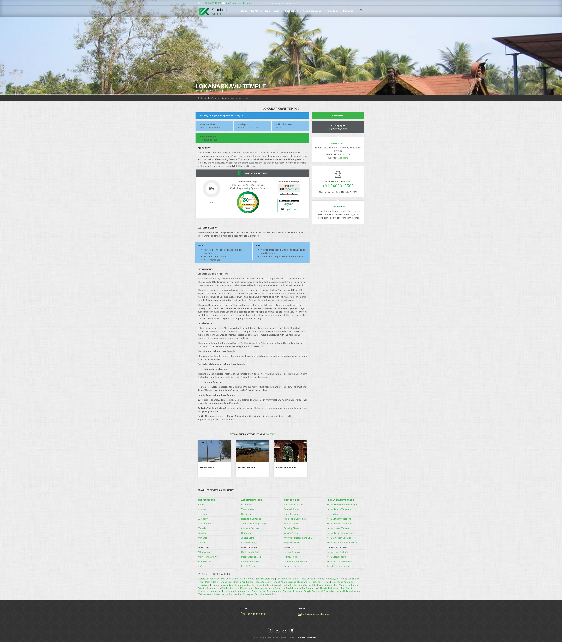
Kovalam (202, 533)
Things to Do (331, 10)
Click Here (342, 157)
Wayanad (202, 537)
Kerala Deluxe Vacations (339, 523)
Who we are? (204, 552)
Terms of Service (292, 566)
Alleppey (203, 518)
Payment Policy (292, 552)
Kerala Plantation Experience (342, 542)
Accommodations (312, 10)
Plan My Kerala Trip (265, 578)
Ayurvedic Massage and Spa (298, 537)
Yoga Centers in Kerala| (281, 588)
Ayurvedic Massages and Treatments (248, 588)
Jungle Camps (248, 537)
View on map (338, 116)
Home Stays (247, 533)
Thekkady (203, 514)
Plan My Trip (256, 10)
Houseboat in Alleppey (210, 591)
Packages (348, 10)
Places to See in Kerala (267, 581)
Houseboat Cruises (293, 504)
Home (244, 10)
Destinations (291, 10)
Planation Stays (249, 542)
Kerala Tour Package (337, 552)
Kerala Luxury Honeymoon (340, 533)
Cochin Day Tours (335, 514)
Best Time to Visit (250, 552)
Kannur (202, 542)
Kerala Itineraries (250, 561)
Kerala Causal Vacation (338, 528)
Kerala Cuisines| (289, 581)
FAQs (201, 566)
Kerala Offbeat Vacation (339, 537)
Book (267, 10)
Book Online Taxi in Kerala (239, 578)
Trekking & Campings (295, 518)
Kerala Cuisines (249, 566)
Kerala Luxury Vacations (339, 518)
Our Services (204, 561)
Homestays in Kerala (335, 578)
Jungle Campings (313, 591)
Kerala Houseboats (336, 556)
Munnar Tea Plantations (305, 588)
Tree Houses (247, 509)
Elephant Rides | (290, 585)
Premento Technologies (307, 637)
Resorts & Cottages (251, 518)
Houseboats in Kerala (287, 578)
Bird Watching (291, 523)
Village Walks (291, 533)
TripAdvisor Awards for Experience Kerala (232, 585)
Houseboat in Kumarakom (236, 591)
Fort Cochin (347, 588)
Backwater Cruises (322, 585)
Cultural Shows (291, 509)
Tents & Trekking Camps (253, 523)
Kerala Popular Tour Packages (237, 594)
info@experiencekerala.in (239, 3)
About (277, 10)
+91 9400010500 (338, 185)
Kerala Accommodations (339, 561)
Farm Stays (246, 504)
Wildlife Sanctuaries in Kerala (213, 588)
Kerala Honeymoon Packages (342, 504)
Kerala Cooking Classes (268, 585)
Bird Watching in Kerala (346, 585)
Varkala (202, 528)
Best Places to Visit (251, 556)
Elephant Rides (291, 542)
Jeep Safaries (291, 514)
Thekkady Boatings (329, 588)
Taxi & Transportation (338, 566)
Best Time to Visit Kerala (240, 581)
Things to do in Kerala (218, 98)
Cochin (201, 504)
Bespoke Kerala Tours (266, 594)
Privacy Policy (291, 556)
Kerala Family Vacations (339, 509)
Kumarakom (204, 523)
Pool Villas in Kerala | (216, 581)
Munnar (202, 509)
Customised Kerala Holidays (338, 591)
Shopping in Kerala (292, 591)
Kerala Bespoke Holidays (211, 578)
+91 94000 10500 (212, 3)
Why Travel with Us (208, 556)
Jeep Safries (305, 585)
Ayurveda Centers (250, 528)
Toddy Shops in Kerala (311, 578)
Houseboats (247, 514)
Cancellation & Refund (295, 561)
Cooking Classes (292, 528)
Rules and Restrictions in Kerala (313, 581)
